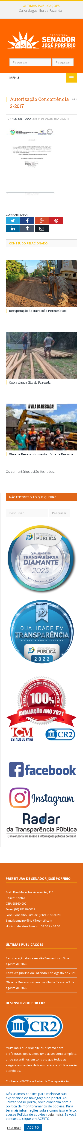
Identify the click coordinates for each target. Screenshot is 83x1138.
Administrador (22, 118)
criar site (34, 1048)
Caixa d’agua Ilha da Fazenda (40, 11)
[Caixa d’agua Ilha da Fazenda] (41, 355)
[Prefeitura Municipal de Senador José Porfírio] (41, 39)
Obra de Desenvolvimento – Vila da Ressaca (41, 454)
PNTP (25, 1081)
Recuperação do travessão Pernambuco (38, 311)
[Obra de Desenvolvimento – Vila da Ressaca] (41, 427)
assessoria (55, 1054)
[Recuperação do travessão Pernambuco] (41, 283)
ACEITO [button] (33, 1127)
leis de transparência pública (47, 1065)
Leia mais (54, 1114)
